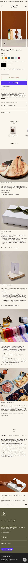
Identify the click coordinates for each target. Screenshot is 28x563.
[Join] (25, 504)
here (7, 415)
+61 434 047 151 (6, 532)
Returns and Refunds (6, 112)
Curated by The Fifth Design (9, 559)
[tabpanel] (14, 448)
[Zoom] (5, 44)
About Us (13, 447)
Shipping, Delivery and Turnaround (9, 102)
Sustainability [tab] (3, 435)
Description (4, 89)
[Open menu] (3, 6)
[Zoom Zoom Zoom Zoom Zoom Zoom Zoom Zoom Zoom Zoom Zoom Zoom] (14, 29)
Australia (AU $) (6, 556)
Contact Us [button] (8, 520)
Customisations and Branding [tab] (14, 435)
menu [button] (4, 537)
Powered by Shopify (6, 560)
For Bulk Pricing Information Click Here (17, 69)
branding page (16, 194)
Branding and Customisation (8, 105)
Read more (3, 98)
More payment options (5, 86)
